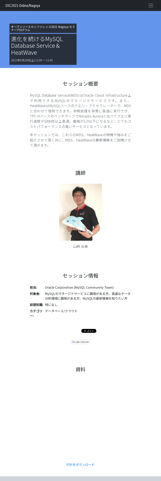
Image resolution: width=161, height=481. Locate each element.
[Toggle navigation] (150, 5)
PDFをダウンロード (80, 464)
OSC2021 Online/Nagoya (22, 5)
